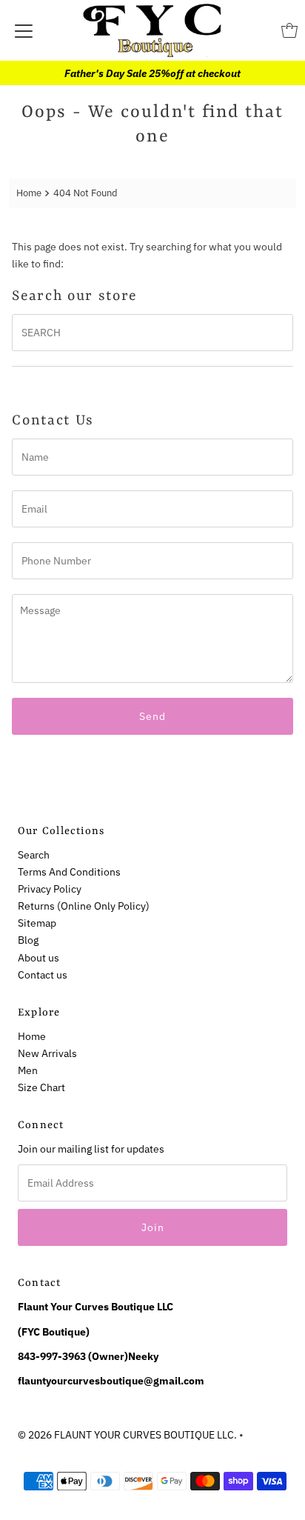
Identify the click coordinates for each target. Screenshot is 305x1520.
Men (28, 1070)
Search (34, 854)
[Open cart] (289, 30)
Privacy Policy (49, 888)
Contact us (42, 974)
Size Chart (41, 1087)
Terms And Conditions (69, 871)
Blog (28, 940)
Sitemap (37, 923)
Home (28, 193)
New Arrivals (47, 1053)
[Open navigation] (24, 30)
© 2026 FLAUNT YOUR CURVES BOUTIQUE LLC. (127, 1434)
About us (38, 957)
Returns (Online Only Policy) (84, 906)
